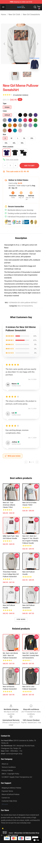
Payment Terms (7, 791)
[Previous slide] (4, 43)
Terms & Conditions (9, 767)
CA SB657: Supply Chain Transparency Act (17, 777)
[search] (35, 7)
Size (4, 134)
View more (21, 619)
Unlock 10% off (5, 832)
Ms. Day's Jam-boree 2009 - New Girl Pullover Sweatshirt (10, 655)
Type (4, 103)
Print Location (8, 147)
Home (3, 14)
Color (5, 111)
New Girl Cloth (14, 14)
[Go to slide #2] (27, 76)
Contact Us (6, 798)
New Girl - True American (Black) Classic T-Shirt (9, 505)
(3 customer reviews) (20, 95)
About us (5, 764)
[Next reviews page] (37, 462)
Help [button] (37, 840)
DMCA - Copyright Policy (10, 774)
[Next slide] (37, 43)
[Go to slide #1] (15, 76)
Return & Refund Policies (10, 794)
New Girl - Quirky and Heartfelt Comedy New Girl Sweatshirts (30, 655)
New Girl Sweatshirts (31, 14)
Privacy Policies (7, 770)
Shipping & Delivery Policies (11, 788)
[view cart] (38, 7)
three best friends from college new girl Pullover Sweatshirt (11, 574)
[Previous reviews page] (26, 462)
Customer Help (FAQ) (9, 801)
